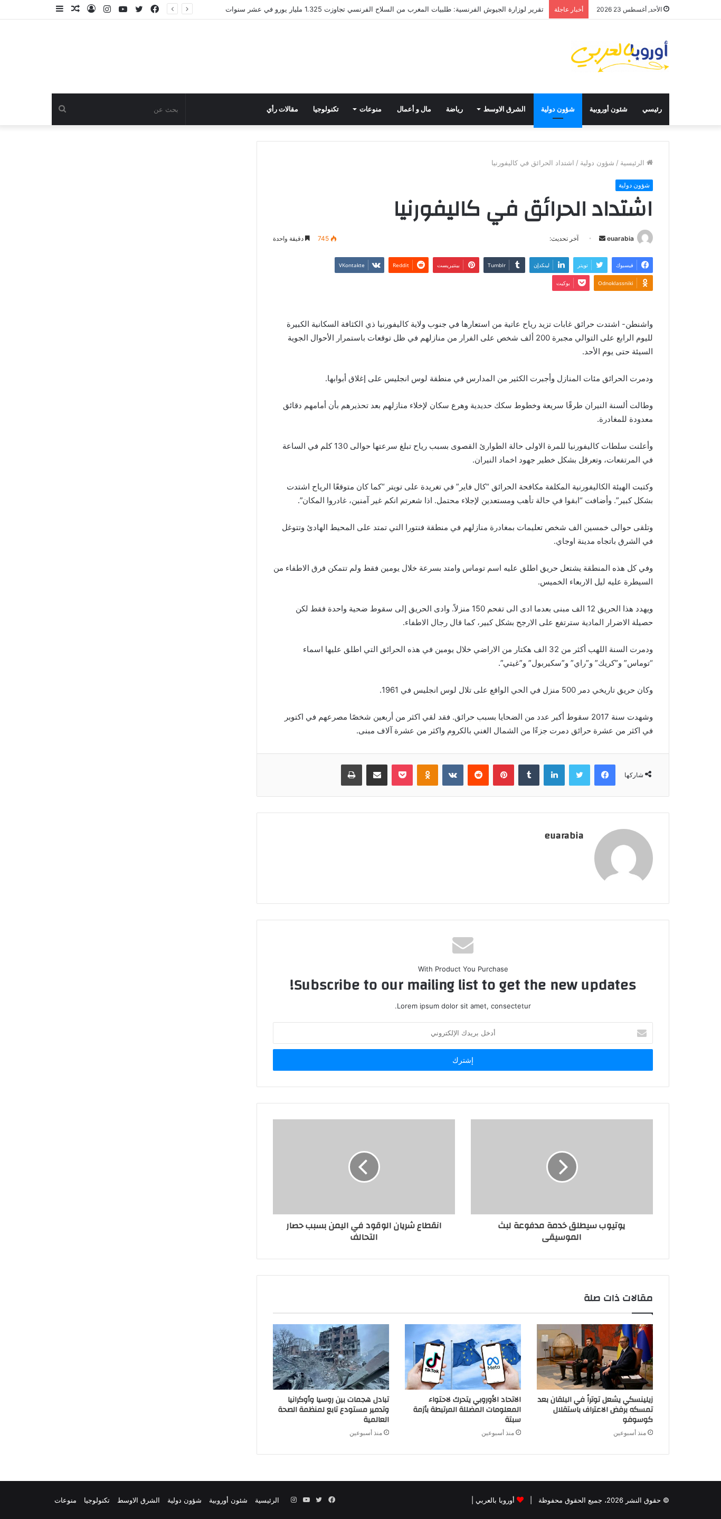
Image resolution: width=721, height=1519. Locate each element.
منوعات (370, 109)
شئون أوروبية (609, 109)
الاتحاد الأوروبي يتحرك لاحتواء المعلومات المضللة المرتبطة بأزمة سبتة (467, 1410)
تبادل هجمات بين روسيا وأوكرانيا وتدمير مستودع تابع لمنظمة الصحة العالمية (333, 1410)
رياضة (454, 109)
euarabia (620, 238)
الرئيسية (633, 162)
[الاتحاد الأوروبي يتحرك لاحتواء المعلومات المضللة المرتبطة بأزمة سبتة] (463, 1357)
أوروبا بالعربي (495, 1500)
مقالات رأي (282, 109)
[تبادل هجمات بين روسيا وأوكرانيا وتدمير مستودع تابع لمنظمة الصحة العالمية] (331, 1357)
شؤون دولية (558, 109)
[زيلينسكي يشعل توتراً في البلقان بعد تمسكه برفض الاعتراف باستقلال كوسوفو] (595, 1357)
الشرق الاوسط (504, 109)
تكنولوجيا (326, 109)
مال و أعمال (414, 109)
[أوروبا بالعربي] (620, 56)
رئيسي (652, 109)
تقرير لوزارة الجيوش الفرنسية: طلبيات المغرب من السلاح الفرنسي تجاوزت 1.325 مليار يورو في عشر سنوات (384, 9)
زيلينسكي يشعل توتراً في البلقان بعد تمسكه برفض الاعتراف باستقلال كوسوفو (595, 1410)
